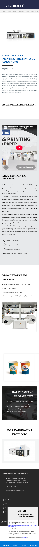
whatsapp (6, 545)
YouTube (8, 508)
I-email (24, 545)
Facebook (8, 500)
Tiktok (7, 504)
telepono (15, 545)
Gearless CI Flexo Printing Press (28, 11)
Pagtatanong (33, 545)
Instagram (8, 512)
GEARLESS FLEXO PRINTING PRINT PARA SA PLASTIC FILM (19, 457)
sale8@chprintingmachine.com (15, 490)
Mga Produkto (12, 11)
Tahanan (3, 11)
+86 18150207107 (11, 486)
